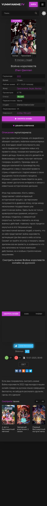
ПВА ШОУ (27, 113)
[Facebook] (20, 370)
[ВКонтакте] (16, 370)
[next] (42, 401)
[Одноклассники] (23, 370)
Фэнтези (38, 88)
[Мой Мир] (27, 370)
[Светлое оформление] (43, 13)
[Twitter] (30, 370)
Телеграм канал (25, 346)
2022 (19, 76)
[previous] (37, 401)
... (34, 56)
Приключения (22, 88)
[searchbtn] (36, 13)
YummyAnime (13, 4)
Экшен (31, 88)
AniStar (20, 113)
